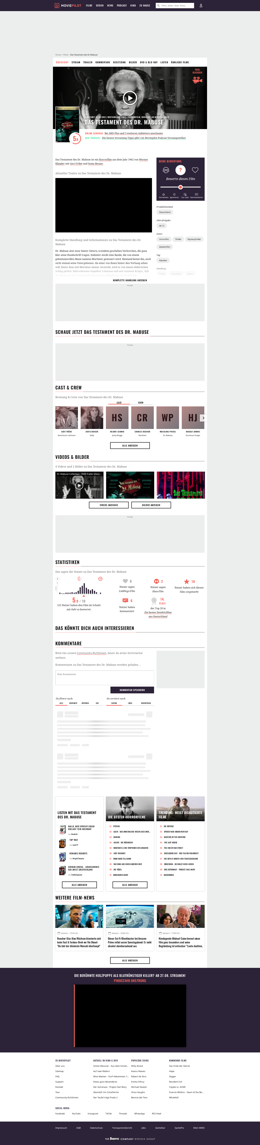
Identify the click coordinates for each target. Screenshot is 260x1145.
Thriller (178, 239)
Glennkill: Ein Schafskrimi (106, 1092)
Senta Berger (95, 163)
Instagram (93, 1113)
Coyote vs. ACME (177, 1087)
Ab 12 (161, 225)
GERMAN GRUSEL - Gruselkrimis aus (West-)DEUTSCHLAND (83, 868)
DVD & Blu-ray (149, 62)
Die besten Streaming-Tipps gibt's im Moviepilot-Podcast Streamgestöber (144, 138)
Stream (76, 62)
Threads (123, 1113)
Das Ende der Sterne (179, 1065)
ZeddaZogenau (76, 874)
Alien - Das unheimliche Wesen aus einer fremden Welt (131, 831)
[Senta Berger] (92, 417)
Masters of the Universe (175, 837)
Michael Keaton (139, 1087)
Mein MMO (199, 1127)
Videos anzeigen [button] (109, 505)
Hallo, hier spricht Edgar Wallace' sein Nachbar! (81, 828)
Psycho (116, 826)
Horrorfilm (164, 239)
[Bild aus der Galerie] (130, 486)
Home (58, 54)
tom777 (75, 845)
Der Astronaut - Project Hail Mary (179, 869)
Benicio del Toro (139, 1097)
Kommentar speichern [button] (132, 690)
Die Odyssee (169, 826)
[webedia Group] (130, 1139)
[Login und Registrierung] (201, 5)
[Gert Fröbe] (66, 417)
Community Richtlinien (66, 1097)
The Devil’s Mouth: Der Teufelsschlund (181, 858)
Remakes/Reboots (78, 853)
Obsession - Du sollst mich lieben (179, 864)
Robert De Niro (138, 1076)
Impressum (61, 1127)
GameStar (160, 1127)
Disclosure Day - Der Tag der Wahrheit (181, 853)
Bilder (133, 62)
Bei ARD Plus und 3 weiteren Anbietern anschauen (134, 133)
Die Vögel (118, 869)
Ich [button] (97, 703)
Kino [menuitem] (133, 5)
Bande (190, 274)
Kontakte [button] (73, 703)
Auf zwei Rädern (101, 1071)
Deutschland (164, 212)
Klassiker (163, 260)
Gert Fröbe (76, 163)
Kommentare (103, 62)
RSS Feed (156, 1113)
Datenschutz (96, 1127)
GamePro (179, 1127)
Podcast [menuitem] (122, 5)
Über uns (60, 1065)
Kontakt (59, 1087)
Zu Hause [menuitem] (144, 5)
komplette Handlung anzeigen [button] (130, 280)
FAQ (57, 1076)
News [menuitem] (110, 5)
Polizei (162, 274)
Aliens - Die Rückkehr (123, 842)
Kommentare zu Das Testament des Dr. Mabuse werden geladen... (98, 664)
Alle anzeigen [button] (130, 445)
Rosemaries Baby (120, 874)
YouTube (76, 1113)
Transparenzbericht (122, 1127)
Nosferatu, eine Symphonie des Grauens (130, 847)
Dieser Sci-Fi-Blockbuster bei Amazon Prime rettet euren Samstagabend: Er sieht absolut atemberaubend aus (130, 942)
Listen (164, 62)
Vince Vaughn (138, 1092)
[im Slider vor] (203, 418)
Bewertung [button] (146, 703)
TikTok (108, 1113)
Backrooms (169, 874)
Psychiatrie (176, 274)
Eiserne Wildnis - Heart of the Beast (187, 1092)
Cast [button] (119, 402)
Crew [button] (141, 402)
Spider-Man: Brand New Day (176, 831)
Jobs (144, 1127)
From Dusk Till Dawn (122, 858)
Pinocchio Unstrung (130, 980)
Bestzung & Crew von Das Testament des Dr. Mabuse (89, 397)
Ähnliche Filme (180, 62)
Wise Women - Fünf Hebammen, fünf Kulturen (111, 1076)
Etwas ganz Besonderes (105, 1081)
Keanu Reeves (138, 1071)
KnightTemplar (78, 858)
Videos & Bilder (72, 456)
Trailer (88, 62)
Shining (116, 837)
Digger (172, 1076)
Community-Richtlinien (91, 653)
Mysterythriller (194, 239)
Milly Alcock (137, 1065)
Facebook (60, 1113)
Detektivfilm (164, 246)
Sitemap (59, 1071)
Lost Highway (119, 853)
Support (59, 1081)
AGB (78, 1127)
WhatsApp (139, 1113)
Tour (57, 1092)
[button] (163, 195)
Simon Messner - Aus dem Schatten (111, 1065)
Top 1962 (74, 839)
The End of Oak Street (173, 847)
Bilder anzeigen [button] (151, 505)
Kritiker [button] (85, 703)
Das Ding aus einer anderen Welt (128, 864)
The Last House (170, 842)
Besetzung (119, 62)
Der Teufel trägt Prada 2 (105, 1097)
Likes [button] (130, 703)
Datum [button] (114, 703)
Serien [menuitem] (100, 5)
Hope (171, 1071)
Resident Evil (175, 1081)
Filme (65, 54)
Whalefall (174, 1097)
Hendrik (74, 834)
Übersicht (62, 62)
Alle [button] (61, 703)
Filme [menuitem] (89, 5)
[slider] (180, 187)
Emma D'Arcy (137, 1081)
